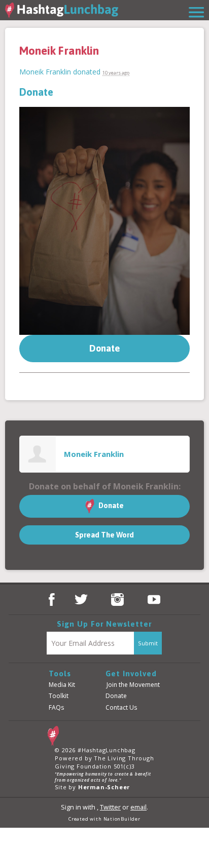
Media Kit (62, 684)
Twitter (110, 807)
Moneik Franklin (45, 71)
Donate (36, 92)
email (138, 807)
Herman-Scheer (104, 787)
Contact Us (121, 707)
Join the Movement (133, 684)
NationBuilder (122, 819)
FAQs (56, 707)
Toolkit (58, 695)
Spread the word (104, 535)
